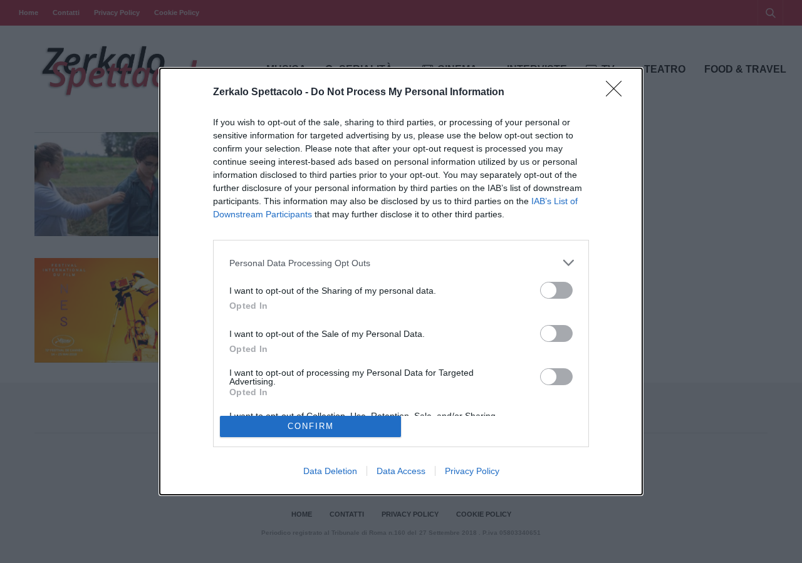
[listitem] (401, 262)
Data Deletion (330, 471)
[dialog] (401, 281)
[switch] (556, 290)
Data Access (401, 471)
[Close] (618, 93)
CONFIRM (311, 426)
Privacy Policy (472, 471)
